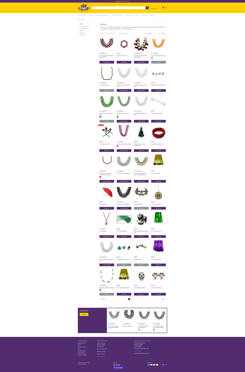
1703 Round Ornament (156, 204)
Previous (103, 299)
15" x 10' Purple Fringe (156, 259)
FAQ (79, 349)
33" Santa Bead (102, 231)
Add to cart (124, 62)
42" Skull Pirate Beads (104, 85)
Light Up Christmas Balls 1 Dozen (158, 85)
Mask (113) (81, 30)
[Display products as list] (164, 33)
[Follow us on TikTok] (119, 365)
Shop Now (84, 314)
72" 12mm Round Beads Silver (123, 173)
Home (79, 19)
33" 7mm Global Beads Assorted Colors (143, 327)
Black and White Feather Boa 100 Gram (141, 232)
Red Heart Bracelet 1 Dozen (157, 144)
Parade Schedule (82, 351)
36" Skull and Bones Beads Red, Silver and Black (106, 56)
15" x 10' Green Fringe (156, 231)
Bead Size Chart (81, 343)
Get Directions (100, 356)
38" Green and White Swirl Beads (106, 287)
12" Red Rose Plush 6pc (104, 144)
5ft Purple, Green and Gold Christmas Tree (140, 144)
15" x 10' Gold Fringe (155, 173)
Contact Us (151, 15)
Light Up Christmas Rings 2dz (123, 259)
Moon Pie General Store (117, 15)
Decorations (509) (83, 28)
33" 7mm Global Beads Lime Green (123, 114)
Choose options (106, 62)
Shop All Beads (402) (84, 26)
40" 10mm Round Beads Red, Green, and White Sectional (140, 174)
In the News (144, 15)
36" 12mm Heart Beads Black (123, 204)
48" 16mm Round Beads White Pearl (123, 85)
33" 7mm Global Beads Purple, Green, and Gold (113, 327)
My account (154, 8)
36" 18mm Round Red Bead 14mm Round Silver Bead (105, 174)
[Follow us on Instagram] (117, 365)
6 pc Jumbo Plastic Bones (157, 113)
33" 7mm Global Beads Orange (158, 55)
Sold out (158, 62)
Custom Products (129, 15)
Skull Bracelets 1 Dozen (122, 55)
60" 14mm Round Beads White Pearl (106, 260)
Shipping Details (81, 353)
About (79, 345)
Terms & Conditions (82, 354)
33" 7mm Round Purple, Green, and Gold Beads (158, 327)
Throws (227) (82, 35)
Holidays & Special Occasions (101, 15)
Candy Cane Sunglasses (156, 287)
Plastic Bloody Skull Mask (139, 287)
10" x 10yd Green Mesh (122, 231)
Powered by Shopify (82, 364)
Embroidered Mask (138, 204)
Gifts (90, 15)
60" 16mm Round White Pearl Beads (140, 114)
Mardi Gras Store (82, 15)
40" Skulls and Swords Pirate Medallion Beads (140, 56)
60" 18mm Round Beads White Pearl (140, 85)
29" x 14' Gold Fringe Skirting (123, 287)
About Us (137, 15)
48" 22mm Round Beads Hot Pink (124, 144)
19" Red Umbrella (103, 204)
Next (163, 299)
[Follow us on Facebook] (114, 365)
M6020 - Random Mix (128, 326)
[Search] (147, 7)
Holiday (82, 19)
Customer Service (82, 347)
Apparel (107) (82, 33)
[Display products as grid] (162, 33)
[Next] (167, 320)
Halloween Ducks (138, 259)
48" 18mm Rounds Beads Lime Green (106, 114)
